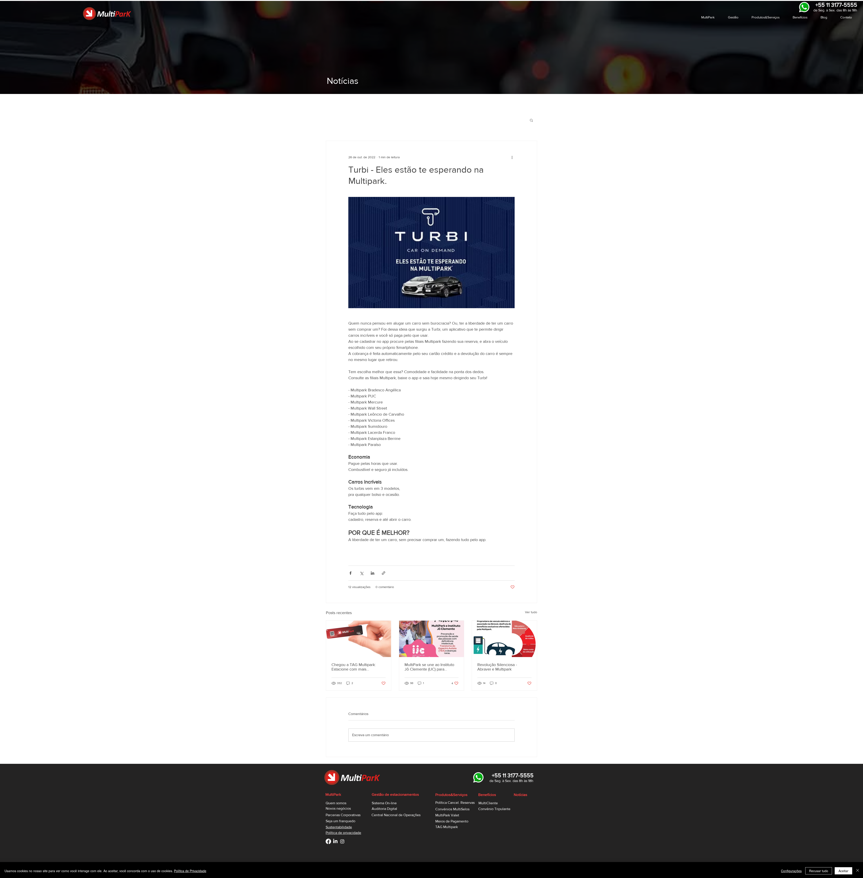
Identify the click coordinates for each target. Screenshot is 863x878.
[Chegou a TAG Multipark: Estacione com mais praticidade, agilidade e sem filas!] (358, 639)
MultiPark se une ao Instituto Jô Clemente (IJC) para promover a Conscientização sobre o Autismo (430, 666)
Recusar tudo (818, 871)
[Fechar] (857, 870)
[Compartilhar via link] (383, 573)
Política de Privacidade (190, 871)
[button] (711, 17)
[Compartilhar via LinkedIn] (372, 573)
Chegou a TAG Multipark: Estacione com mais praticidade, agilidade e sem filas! (355, 666)
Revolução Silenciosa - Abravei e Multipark (497, 666)
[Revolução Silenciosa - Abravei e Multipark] (504, 639)
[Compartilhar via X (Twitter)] (361, 573)
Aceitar (843, 871)
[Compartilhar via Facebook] (350, 573)
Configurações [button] (791, 871)
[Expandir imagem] (431, 252)
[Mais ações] (512, 157)
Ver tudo (531, 612)
